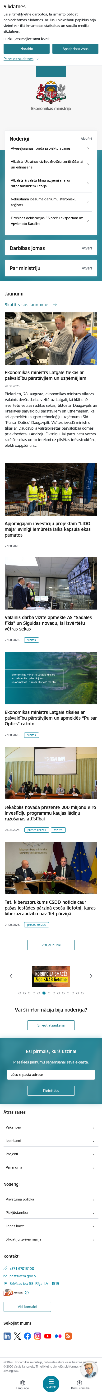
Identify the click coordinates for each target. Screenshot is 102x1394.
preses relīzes (37, 830)
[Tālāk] (91, 976)
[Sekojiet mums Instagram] (37, 1336)
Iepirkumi (13, 1140)
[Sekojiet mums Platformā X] (17, 1336)
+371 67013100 (21, 1268)
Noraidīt (26, 48)
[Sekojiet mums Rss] (68, 1336)
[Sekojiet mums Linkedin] (7, 1336)
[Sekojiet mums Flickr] (58, 1336)
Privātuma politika (20, 1199)
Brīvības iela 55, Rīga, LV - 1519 (34, 1283)
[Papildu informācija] (26, 1292)
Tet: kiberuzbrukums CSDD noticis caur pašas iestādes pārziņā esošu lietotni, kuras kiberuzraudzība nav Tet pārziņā (50, 907)
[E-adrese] (13, 1293)
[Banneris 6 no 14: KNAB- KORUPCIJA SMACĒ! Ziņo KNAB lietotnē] (51, 976)
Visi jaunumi (51, 945)
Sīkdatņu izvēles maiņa (24, 1239)
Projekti (12, 1154)
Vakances (13, 1127)
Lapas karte (15, 1226)
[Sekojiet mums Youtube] (47, 1336)
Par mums (14, 1167)
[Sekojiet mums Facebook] (27, 1336)
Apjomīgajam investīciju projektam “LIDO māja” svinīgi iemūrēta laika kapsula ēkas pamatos (48, 529)
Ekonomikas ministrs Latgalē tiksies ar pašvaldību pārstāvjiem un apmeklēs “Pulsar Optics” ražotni (51, 718)
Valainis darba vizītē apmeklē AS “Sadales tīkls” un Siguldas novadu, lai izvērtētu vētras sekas (48, 623)
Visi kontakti (27, 1306)
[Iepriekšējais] (11, 976)
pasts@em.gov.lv (22, 1276)
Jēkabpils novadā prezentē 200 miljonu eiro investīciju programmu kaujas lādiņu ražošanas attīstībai (50, 813)
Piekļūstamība (17, 1212)
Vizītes (31, 640)
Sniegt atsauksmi (51, 1025)
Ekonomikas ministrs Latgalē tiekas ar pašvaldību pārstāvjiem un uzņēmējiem (45, 375)
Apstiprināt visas (75, 48)
